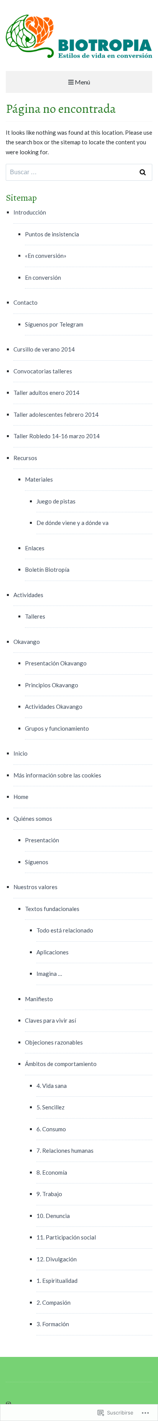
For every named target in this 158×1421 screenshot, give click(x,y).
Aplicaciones (52, 952)
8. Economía (51, 1172)
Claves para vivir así (50, 1020)
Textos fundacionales (52, 908)
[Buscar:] (79, 172)
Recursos (25, 457)
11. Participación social (66, 1237)
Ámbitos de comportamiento (61, 1063)
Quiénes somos (32, 818)
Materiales (39, 479)
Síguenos (36, 861)
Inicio (20, 753)
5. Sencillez (50, 1107)
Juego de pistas (56, 501)
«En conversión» (45, 255)
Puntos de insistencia (52, 234)
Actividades (28, 594)
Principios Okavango (51, 685)
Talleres (35, 616)
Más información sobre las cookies (57, 775)
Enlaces (34, 548)
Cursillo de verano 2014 (44, 349)
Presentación (42, 840)
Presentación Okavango (56, 663)
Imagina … (49, 973)
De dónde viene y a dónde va (72, 522)
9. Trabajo (49, 1193)
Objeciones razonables (54, 1042)
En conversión (43, 277)
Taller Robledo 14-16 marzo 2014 (56, 435)
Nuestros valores (35, 886)
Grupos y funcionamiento (57, 728)
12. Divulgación (56, 1259)
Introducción (29, 212)
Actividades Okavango (53, 706)
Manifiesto (39, 998)
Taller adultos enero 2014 (46, 392)
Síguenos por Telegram (54, 324)
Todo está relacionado (64, 930)
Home (20, 796)
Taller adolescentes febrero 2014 (56, 414)
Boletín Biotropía (47, 569)
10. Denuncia (53, 1215)
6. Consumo (51, 1129)
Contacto (25, 302)
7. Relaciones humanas (65, 1150)
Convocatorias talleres (42, 371)
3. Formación (52, 1323)
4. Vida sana (51, 1085)
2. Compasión (53, 1302)
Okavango (26, 641)
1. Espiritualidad (56, 1280)
